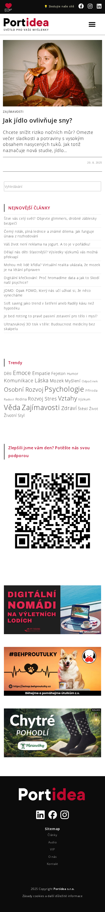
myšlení (73, 381)
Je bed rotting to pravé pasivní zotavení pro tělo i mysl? (51, 316)
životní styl (14, 415)
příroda (91, 390)
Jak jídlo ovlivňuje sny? (37, 120)
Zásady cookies (50, 906)
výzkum (84, 399)
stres (51, 398)
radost (9, 399)
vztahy (67, 398)
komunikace (18, 380)
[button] (97, 835)
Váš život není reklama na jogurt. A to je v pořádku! (47, 244)
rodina (21, 399)
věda (12, 407)
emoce (22, 373)
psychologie (64, 389)
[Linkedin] (99, 6)
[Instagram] (90, 6)
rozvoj (35, 398)
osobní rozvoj (23, 389)
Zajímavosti (13, 112)
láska (42, 380)
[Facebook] (81, 6)
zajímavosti (41, 407)
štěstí (83, 408)
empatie (41, 373)
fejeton (58, 373)
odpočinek (90, 381)
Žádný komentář (20, 162)
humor (72, 373)
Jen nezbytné (52, 880)
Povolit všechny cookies (52, 867)
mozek (57, 381)
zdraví (69, 408)
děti (8, 373)
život (93, 408)
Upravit (52, 894)
